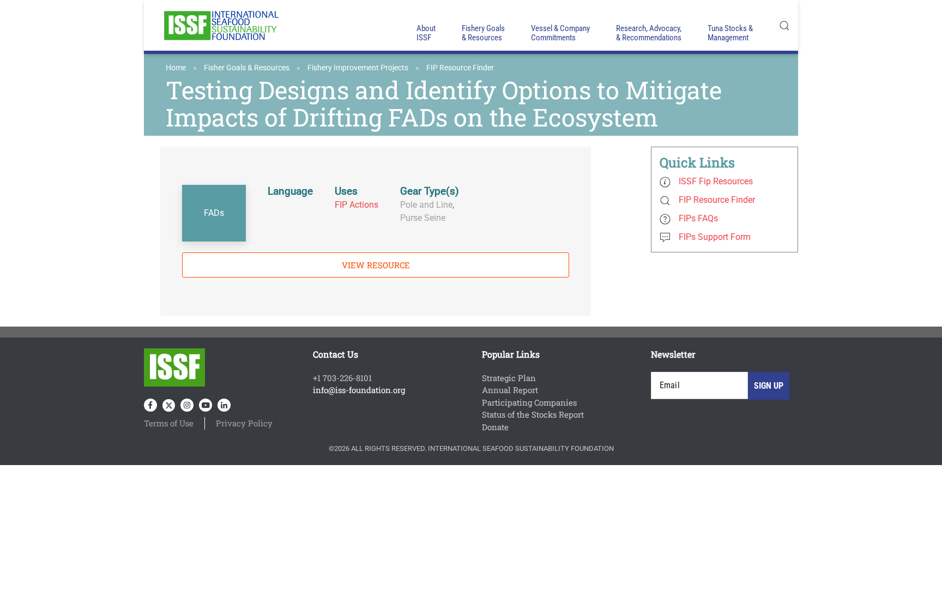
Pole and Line (426, 205)
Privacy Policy (244, 423)
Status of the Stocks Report (533, 414)
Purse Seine (422, 218)
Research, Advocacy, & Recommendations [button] (648, 33)
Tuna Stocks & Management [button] (730, 33)
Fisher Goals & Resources (246, 67)
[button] (784, 25)
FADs (214, 213)
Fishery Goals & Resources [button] (483, 33)
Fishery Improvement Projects (357, 67)
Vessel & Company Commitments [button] (560, 33)
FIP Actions (356, 205)
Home (176, 67)
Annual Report (510, 389)
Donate (495, 426)
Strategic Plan (509, 377)
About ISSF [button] (426, 33)
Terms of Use (169, 423)
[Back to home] (220, 25)
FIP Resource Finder (460, 67)
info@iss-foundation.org (359, 389)
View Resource (376, 265)
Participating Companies (529, 402)
